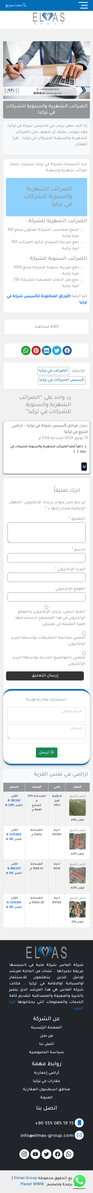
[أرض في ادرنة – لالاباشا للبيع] (77, 841)
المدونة (46, 1098)
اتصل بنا (46, 1044)
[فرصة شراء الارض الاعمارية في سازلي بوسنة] (77, 807)
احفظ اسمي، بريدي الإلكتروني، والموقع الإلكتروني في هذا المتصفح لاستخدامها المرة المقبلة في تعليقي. (51, 618)
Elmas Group (25, 1179)
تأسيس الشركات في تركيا (61, 380)
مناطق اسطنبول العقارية (46, 1090)
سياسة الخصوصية (46, 1053)
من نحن (46, 1036)
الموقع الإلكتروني (71, 589)
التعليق (77, 519)
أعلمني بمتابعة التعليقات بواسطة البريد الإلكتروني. (48, 641)
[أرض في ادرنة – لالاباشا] (77, 875)
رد (84, 467)
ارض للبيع (78, 796)
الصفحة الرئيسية (46, 1028)
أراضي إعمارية (46, 1073)
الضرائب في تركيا (53, 371)
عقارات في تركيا (46, 1081)
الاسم (79, 550)
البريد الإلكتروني (70, 570)
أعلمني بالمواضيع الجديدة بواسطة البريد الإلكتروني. (49, 661)
